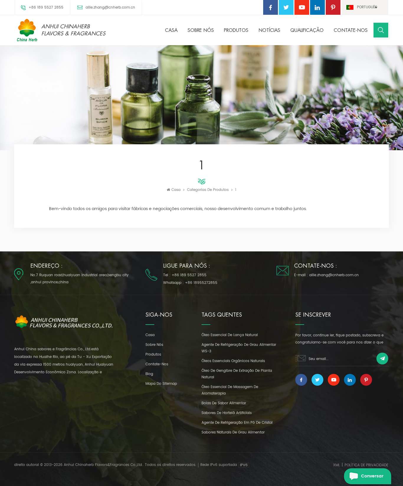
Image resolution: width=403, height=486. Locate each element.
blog (149, 374)
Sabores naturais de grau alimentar (233, 432)
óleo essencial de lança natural (230, 335)
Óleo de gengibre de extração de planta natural (237, 374)
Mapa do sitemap (161, 384)
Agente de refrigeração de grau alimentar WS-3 (239, 348)
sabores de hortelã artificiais (227, 413)
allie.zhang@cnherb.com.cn (110, 7)
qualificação (307, 30)
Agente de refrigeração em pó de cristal (237, 423)
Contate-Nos (351, 30)
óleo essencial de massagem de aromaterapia (230, 390)
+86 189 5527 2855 (46, 7)
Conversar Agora (372, 478)
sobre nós (201, 30)
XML (336, 465)
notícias (269, 30)
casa (150, 335)
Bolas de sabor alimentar (224, 403)
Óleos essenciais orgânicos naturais (233, 361)
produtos (153, 354)
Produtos (236, 30)
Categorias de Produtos (208, 190)
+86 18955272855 (201, 283)
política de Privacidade (366, 465)
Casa (171, 30)
